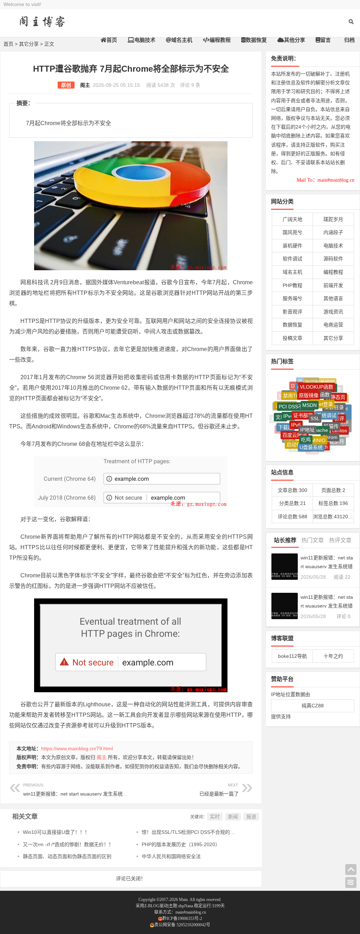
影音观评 (292, 311)
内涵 (312, 447)
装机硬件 (292, 245)
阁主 (85, 85)
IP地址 (307, 417)
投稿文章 (292, 338)
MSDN (309, 394)
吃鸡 (306, 429)
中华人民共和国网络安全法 (171, 856)
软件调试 (292, 258)
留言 (325, 40)
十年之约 (333, 656)
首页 (112, 40)
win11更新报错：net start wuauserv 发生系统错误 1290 (84, 790)
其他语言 (333, 298)
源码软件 (333, 258)
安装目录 (334, 398)
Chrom (330, 428)
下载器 (285, 420)
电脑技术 (144, 40)
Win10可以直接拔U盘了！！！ (56, 832)
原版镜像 (309, 386)
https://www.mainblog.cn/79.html (77, 748)
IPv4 (288, 407)
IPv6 (296, 413)
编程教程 (220, 40)
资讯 (342, 431)
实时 (215, 816)
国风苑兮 (292, 232)
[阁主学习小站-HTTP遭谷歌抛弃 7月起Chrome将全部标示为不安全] (42, 27)
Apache (319, 418)
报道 (251, 816)
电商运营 (333, 324)
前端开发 (333, 285)
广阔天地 (292, 219)
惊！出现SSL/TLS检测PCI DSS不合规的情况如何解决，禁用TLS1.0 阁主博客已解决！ (236, 832)
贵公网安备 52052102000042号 (182, 924)
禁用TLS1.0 (296, 388)
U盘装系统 (311, 440)
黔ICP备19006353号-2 (182, 918)
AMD (279, 404)
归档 (349, 40)
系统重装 (300, 445)
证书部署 (303, 403)
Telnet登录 (321, 393)
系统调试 (326, 404)
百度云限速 (294, 426)
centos (339, 424)
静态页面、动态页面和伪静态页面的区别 (67, 856)
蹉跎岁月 (333, 219)
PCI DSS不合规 (296, 397)
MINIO (318, 430)
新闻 (233, 816)
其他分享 (294, 40)
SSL (315, 406)
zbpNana (185, 905)
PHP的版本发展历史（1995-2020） (181, 844)
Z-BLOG (152, 905)
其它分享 (29, 44)
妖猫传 (331, 415)
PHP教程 (292, 285)
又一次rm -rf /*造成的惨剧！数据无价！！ (68, 844)
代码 (289, 433)
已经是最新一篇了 (219, 794)
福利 (324, 446)
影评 (339, 410)
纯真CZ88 (313, 705)
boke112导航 (292, 656)
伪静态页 (335, 391)
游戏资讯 (333, 311)
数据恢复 (256, 40)
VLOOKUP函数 (316, 381)
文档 (280, 412)
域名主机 (181, 40)
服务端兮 (292, 298)
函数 (325, 387)
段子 (334, 442)
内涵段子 (333, 232)
